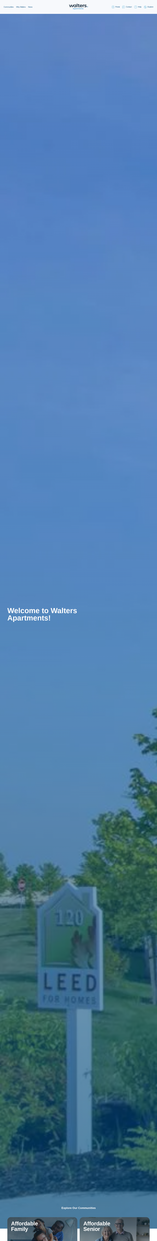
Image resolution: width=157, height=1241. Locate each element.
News (30, 7)
